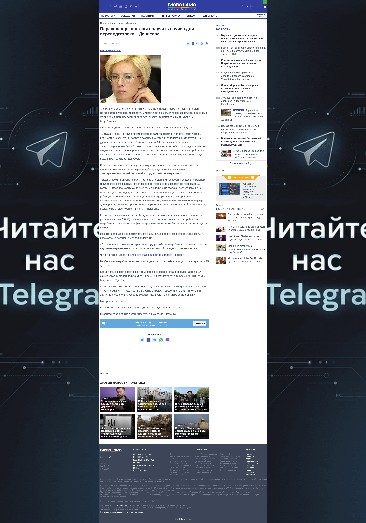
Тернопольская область (230, 456)
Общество (250, 465)
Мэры (136, 468)
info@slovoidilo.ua (183, 519)
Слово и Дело (107, 23)
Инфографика (171, 16)
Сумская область (227, 454)
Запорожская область (179, 475)
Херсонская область (228, 461)
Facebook (155, 127)
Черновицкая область (229, 470)
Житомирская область (179, 470)
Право (248, 470)
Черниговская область (229, 468)
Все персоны (140, 471)
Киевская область (202, 456)
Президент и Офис (142, 454)
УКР (248, 6)
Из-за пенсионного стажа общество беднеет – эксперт (151, 254)
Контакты (105, 466)
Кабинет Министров (143, 460)
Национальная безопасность (252, 462)
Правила (104, 469)
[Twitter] (130, 6)
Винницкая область (178, 461)
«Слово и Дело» (120, 505)
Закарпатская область (179, 472)
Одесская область (203, 468)
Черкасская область (228, 465)
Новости (107, 16)
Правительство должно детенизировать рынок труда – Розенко (138, 314)
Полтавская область (203, 470)
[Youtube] (120, 6)
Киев (172, 454)
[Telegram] (115, 6)
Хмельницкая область (229, 463)
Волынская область (178, 463)
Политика (250, 468)
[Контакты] (265, 6)
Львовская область (203, 463)
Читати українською (110, 50)
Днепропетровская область (181, 465)
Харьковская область (229, 459)
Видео (191, 16)
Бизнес (249, 454)
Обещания (128, 16)
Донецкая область (177, 468)
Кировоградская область (205, 459)
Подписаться (199, 323)
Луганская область (203, 461)
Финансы (250, 472)
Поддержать (209, 16)
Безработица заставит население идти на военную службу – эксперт (141, 307)
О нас (103, 463)
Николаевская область (204, 465)
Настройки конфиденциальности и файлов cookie (121, 512)
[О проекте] (265, 2)
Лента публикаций (127, 23)
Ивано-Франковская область (207, 454)
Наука (248, 459)
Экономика (250, 475)
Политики (147, 16)
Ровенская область (203, 472)
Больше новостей (239, 163)
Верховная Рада (141, 457)
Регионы (202, 449)
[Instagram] (125, 6)
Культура (250, 456)
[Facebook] (110, 6)
